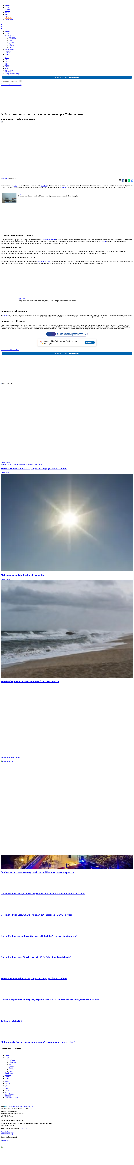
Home (7, 58)
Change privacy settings (12, 74)
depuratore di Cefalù (44, 261)
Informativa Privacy (7, 1134)
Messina (11, 42)
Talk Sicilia (8, 18)
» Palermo (4, 85)
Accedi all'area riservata (67, 77)
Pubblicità (8, 72)
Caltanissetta (12, 38)
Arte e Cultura (9, 70)
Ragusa (11, 44)
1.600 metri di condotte (48, 240)
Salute (7, 65)
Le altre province (10, 35)
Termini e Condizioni (7, 1132)
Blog (6, 68)
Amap (15, 186)
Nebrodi (7, 53)
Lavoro (7, 66)
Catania (7, 7)
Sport (6, 14)
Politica (7, 12)
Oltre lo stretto (9, 19)
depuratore (5, 315)
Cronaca (7, 11)
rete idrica (44, 186)
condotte (10, 350)
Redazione (5, 178)
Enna (10, 40)
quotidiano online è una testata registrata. (17, 1106)
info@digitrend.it (23, 1128)
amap (2, 350)
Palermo (7, 5)
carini (6, 350)
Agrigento (12, 37)
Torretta (103, 241)
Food (6, 16)
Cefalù (7, 54)
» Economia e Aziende (14, 85)
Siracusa (7, 9)
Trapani (11, 47)
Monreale (8, 51)
